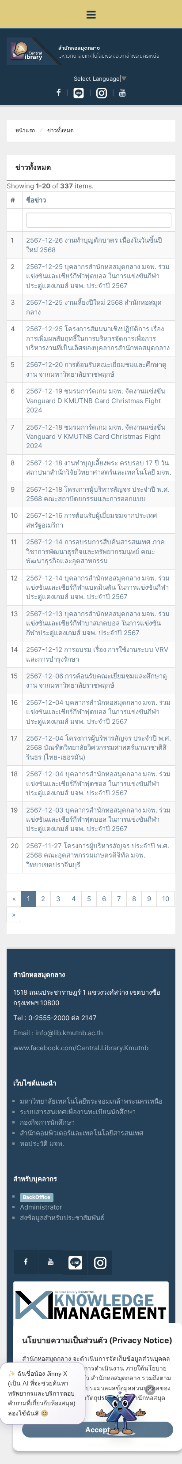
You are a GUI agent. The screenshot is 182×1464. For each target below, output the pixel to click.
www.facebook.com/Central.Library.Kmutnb (80, 1048)
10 (165, 899)
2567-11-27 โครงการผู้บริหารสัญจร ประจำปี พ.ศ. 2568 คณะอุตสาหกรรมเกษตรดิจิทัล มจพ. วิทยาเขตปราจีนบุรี (97, 855)
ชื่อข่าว (36, 200)
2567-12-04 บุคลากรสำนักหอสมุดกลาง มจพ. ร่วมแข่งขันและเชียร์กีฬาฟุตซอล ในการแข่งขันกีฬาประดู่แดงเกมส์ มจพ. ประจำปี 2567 (98, 783)
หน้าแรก (25, 130)
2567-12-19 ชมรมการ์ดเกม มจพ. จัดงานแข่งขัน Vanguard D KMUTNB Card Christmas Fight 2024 (95, 400)
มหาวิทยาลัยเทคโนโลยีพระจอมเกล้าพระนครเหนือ (91, 1101)
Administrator (41, 1207)
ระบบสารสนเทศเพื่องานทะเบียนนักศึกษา (78, 1112)
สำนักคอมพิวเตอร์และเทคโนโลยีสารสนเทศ (82, 1133)
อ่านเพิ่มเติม (57, 1408)
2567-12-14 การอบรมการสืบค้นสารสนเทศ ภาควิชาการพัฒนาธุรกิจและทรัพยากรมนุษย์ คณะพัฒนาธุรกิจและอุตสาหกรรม (95, 551)
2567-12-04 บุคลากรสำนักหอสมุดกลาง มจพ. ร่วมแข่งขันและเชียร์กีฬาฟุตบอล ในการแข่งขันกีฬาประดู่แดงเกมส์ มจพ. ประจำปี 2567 (98, 712)
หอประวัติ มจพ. (42, 1143)
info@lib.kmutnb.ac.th (69, 1033)
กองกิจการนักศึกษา (47, 1122)
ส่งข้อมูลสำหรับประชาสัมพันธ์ (62, 1217)
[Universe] (91, 51)
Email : (24, 1033)
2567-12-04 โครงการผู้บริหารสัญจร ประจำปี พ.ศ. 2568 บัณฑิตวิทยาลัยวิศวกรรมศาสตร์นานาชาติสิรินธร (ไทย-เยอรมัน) (98, 747)
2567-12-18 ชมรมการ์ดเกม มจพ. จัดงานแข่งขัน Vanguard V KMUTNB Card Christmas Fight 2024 (95, 436)
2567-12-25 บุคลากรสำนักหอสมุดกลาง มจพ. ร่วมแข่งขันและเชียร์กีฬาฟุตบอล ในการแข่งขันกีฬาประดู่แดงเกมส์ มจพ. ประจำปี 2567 (98, 276)
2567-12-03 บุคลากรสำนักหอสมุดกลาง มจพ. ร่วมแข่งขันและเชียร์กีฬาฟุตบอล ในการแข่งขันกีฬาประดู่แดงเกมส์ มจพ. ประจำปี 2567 (98, 819)
